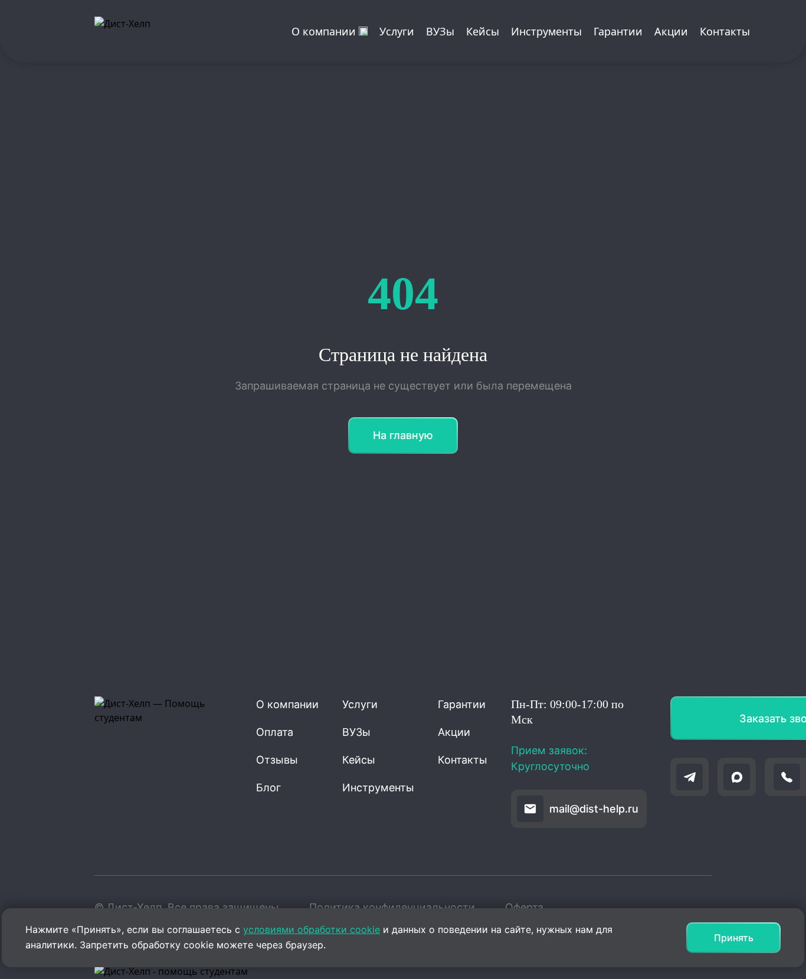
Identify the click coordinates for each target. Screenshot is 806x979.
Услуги (396, 31)
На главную (403, 435)
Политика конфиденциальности (392, 907)
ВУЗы (440, 31)
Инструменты (546, 31)
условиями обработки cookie (311, 929)
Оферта (524, 907)
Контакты (725, 31)
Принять (733, 938)
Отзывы (277, 760)
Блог (268, 787)
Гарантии (618, 31)
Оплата (274, 732)
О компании (323, 31)
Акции (671, 31)
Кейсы (482, 31)
